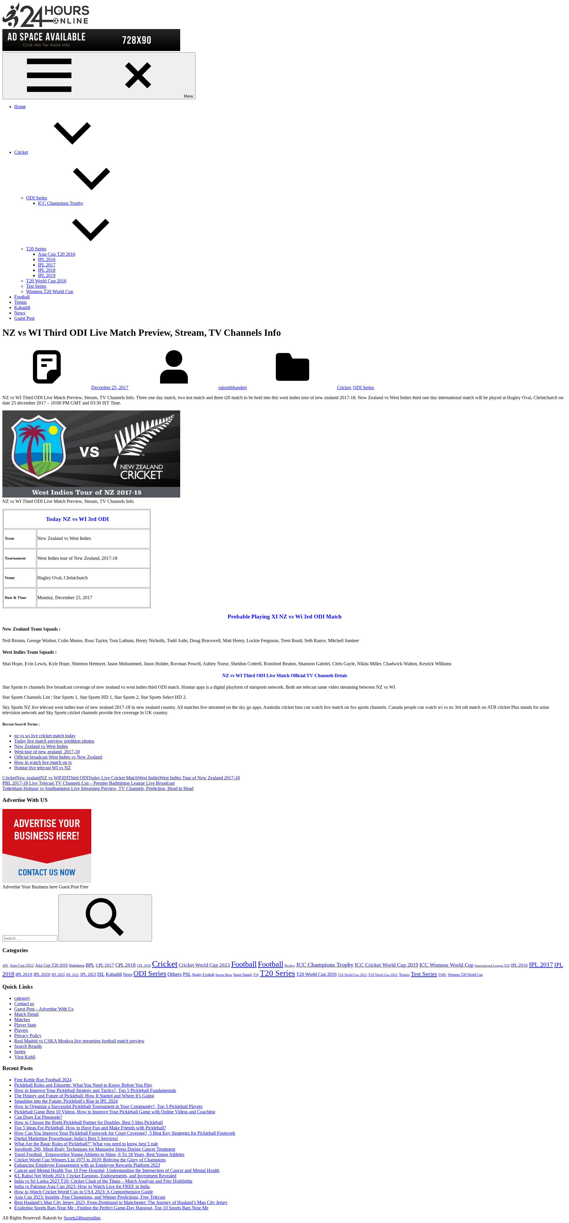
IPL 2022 (72, 974)
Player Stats (25, 1024)
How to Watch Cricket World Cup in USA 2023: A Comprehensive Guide (83, 1191)
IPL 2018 (46, 270)
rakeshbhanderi (232, 387)
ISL (101, 974)
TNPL (442, 974)
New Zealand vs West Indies (41, 746)
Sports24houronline (82, 1217)
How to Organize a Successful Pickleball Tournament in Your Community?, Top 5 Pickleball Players (108, 1106)
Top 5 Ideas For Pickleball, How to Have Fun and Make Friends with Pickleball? (90, 1127)
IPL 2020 (41, 974)
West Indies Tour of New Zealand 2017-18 (199, 777)
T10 (256, 974)
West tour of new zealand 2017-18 (47, 751)
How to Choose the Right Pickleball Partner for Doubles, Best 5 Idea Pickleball (88, 1122)
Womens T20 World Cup (49, 291)
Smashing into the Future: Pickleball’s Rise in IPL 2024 (66, 1101)
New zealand (28, 777)
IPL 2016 (46, 259)
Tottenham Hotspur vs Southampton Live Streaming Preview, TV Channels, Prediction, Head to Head (98, 788)
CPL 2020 (144, 965)
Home (20, 106)
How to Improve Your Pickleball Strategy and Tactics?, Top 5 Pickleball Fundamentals (95, 1090)
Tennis (20, 302)
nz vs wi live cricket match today (45, 735)
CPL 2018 (125, 965)
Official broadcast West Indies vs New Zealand (58, 757)
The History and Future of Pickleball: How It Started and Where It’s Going (84, 1095)
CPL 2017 (105, 965)
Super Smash (242, 975)
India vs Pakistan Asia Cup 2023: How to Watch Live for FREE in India (82, 1186)
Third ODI (78, 777)
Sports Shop (223, 974)
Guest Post (24, 318)
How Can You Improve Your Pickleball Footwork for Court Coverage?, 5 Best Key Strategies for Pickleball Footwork (124, 1133)
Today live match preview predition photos (54, 741)
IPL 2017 (46, 264)
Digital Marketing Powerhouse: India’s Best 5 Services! (66, 1138)
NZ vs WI (50, 777)
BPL (90, 965)
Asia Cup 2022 (22, 965)
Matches (22, 1019)
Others (174, 974)
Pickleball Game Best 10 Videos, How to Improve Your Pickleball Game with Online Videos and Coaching (114, 1111)
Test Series (36, 286)
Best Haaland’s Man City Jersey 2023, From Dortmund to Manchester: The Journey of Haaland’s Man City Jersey (121, 1202)
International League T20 (492, 965)
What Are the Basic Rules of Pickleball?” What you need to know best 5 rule (86, 1143)
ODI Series (36, 197)
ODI (64, 777)
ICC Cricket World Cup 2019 (386, 965)
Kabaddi (22, 307)
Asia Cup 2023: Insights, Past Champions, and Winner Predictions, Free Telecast (89, 1197)
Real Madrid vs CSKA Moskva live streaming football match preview (79, 1040)
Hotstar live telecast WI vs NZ (42, 767)
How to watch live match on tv (43, 762)
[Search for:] (30, 938)
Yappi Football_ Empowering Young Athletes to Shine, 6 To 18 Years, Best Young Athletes (99, 1154)
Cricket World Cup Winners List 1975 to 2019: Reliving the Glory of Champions (90, 1159)
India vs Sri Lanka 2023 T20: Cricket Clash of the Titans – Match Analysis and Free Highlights (103, 1181)
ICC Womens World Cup (446, 965)
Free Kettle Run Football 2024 (42, 1079)
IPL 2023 (88, 974)
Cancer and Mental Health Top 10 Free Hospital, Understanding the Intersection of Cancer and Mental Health (116, 1170)
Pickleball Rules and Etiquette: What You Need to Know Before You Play (83, 1085)
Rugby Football (203, 975)
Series (19, 1051)
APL (5, 965)
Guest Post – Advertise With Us (43, 1008)
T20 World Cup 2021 (352, 974)
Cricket (21, 152)
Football (22, 296)
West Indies (148, 777)
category (22, 998)
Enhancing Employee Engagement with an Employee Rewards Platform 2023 (87, 1165)
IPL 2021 (58, 975)
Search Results (28, 1046)
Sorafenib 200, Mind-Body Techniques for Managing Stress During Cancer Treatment (94, 1149)
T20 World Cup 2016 (46, 280)
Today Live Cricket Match (113, 777)
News (19, 312)
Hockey (289, 965)
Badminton (76, 965)
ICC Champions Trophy (60, 203)
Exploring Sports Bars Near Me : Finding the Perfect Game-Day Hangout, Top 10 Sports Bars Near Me (111, 1207)
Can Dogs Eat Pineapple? (38, 1117)
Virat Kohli (24, 1056)
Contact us (24, 1003)
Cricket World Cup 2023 (204, 965)
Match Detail (26, 1014)
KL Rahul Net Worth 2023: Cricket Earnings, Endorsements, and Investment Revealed (95, 1175)
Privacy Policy (27, 1035)
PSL (187, 974)
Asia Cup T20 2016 (56, 254)
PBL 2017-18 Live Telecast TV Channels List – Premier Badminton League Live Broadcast (88, 783)
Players (21, 1030)
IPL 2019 (46, 275)
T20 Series (36, 248)
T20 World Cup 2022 (383, 974)
